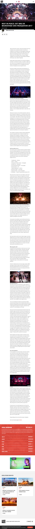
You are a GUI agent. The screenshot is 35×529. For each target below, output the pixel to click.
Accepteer (30, 527)
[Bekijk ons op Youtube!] (29, 521)
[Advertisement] (20, 40)
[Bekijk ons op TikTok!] (32, 521)
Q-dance (20, 419)
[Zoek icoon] (16, 1)
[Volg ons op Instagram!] (30, 521)
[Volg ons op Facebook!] (27, 521)
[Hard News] (2, 1)
